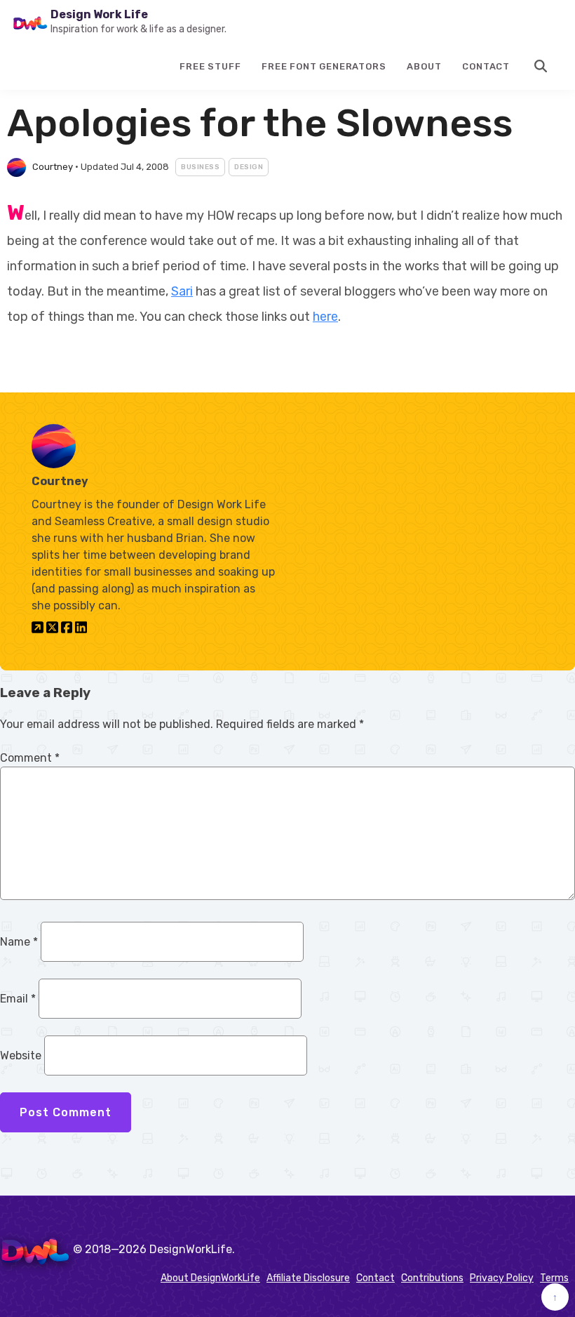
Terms (554, 1278)
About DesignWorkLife (210, 1278)
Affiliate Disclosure (308, 1278)
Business (200, 167)
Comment (30, 758)
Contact (486, 66)
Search (541, 66)
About (424, 66)
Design (248, 167)
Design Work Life (99, 14)
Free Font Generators (324, 66)
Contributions (432, 1278)
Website (20, 1055)
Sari (182, 291)
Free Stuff (210, 66)
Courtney (52, 166)
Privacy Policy (502, 1278)
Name (19, 941)
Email (18, 998)
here (325, 316)
